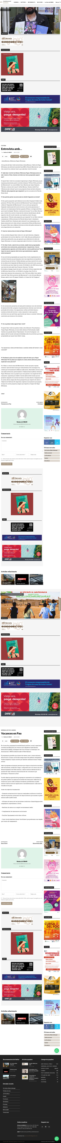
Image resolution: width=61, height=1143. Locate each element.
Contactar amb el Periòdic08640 (47, 1141)
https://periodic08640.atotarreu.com (21, 424)
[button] (58, 2)
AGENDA (4, 579)
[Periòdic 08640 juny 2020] (25, 1064)
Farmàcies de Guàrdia (59, 15)
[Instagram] (21, 426)
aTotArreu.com (21, 1141)
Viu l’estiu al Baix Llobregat (7, 583)
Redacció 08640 (8, 152)
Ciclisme (40, 404)
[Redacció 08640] (22, 414)
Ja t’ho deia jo (34, 583)
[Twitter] (49, 1127)
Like (47, 440)
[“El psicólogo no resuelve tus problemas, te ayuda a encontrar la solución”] (25, 1077)
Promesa (5, 1104)
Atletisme (5, 1107)
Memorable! (6, 1109)
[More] (31, 156)
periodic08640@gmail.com (31, 1136)
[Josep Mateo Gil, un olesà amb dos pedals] (25, 1071)
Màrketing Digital (12, 1141)
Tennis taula (6, 1112)
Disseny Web (6, 1141)
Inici (3, 9)
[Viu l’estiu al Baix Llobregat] (8, 579)
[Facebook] (19, 426)
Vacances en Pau (6, 404)
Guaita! (46, 458)
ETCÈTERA (7, 9)
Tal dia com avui (21, 583)
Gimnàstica (5, 1101)
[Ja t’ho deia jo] (36, 579)
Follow (52, 440)
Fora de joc (47, 460)
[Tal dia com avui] (22, 579)
